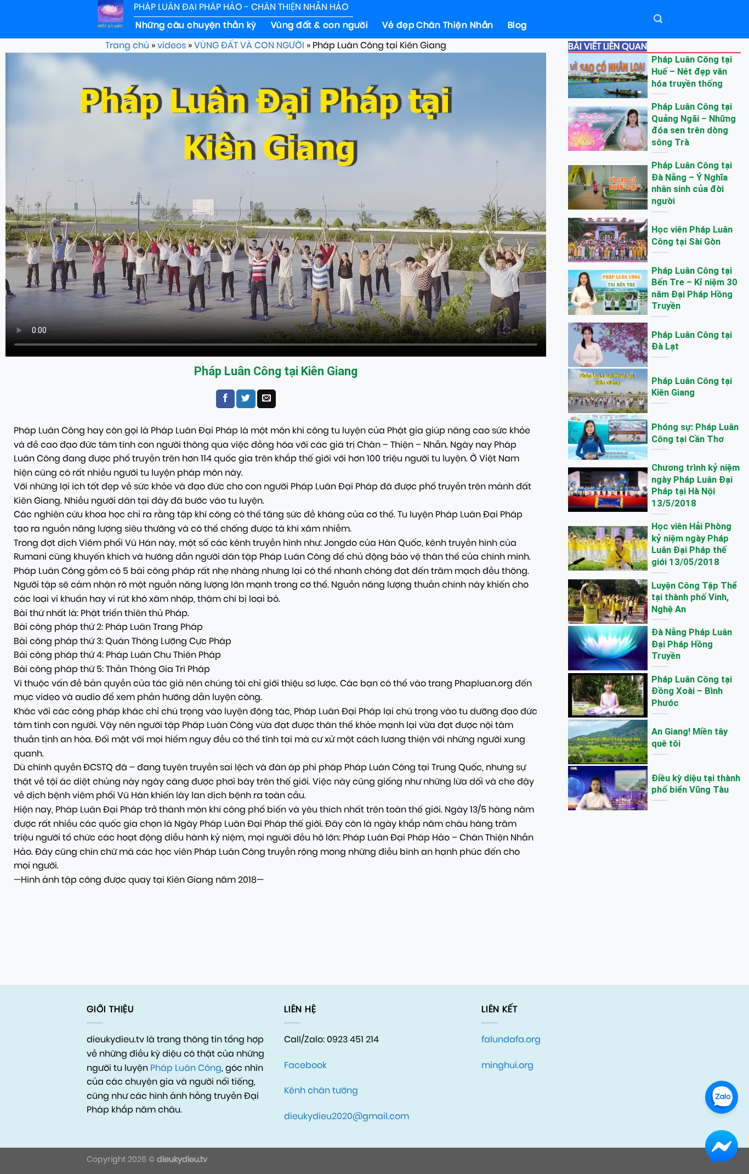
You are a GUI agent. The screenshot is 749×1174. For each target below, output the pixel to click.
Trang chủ (127, 45)
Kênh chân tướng (321, 1090)
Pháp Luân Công (186, 1068)
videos (171, 45)
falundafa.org (511, 1039)
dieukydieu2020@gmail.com (346, 1116)
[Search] (658, 19)
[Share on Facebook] (225, 399)
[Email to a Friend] (266, 399)
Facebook (305, 1065)
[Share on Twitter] (245, 399)
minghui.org (507, 1065)
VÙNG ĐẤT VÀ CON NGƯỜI (249, 45)
